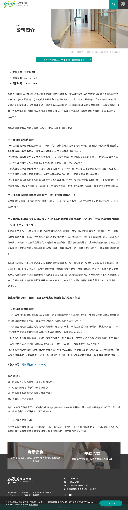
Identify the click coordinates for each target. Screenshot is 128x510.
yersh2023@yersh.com (77, 485)
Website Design (14, 492)
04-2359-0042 (73, 478)
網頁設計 (27, 495)
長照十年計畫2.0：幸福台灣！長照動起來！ (103, 52)
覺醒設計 (36, 495)
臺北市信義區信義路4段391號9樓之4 (82, 489)
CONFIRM (111, 503)
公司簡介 (79, 52)
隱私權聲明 (33, 504)
